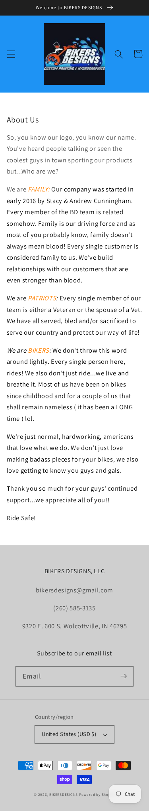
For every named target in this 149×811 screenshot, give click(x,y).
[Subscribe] (123, 676)
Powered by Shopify (97, 794)
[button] (10, 53)
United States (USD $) (69, 734)
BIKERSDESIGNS (63, 794)
